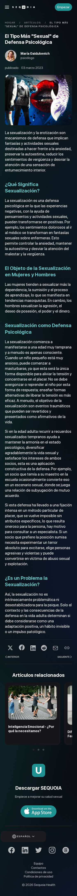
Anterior (13, 656)
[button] (7, 7)
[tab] (33, 750)
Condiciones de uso (38, 872)
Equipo (38, 863)
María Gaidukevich (35, 54)
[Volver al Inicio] (23, 7)
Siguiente (63, 656)
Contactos (38, 868)
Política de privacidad (38, 876)
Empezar (63, 7)
